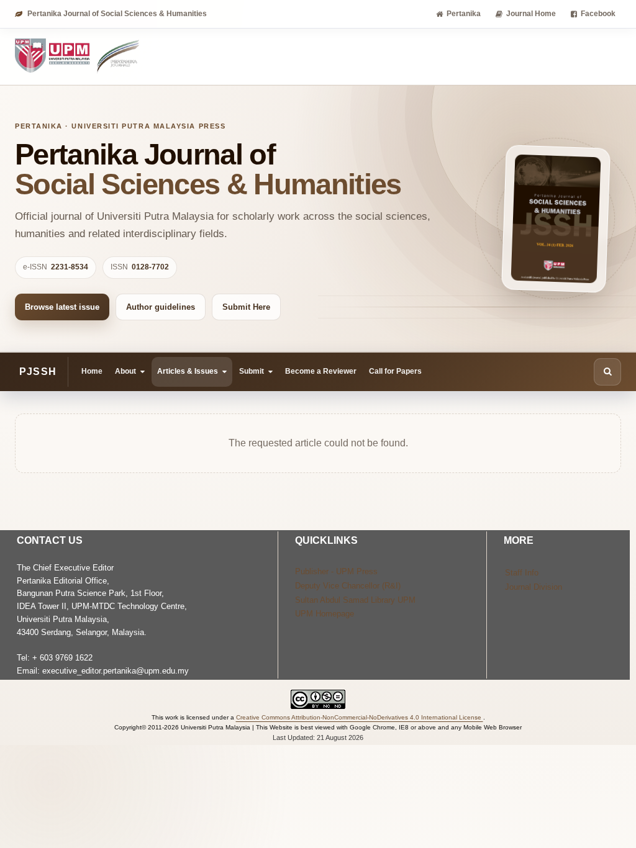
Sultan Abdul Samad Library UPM (355, 600)
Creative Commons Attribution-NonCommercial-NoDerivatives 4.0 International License (359, 717)
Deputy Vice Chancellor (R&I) (348, 585)
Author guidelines (160, 307)
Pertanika (464, 13)
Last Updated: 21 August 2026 (318, 737)
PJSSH (38, 371)
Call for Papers (395, 371)
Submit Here (246, 307)
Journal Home (531, 13)
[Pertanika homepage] (78, 56)
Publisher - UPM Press (336, 571)
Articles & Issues (187, 371)
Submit (251, 371)
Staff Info (521, 572)
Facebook (598, 13)
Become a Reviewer (321, 371)
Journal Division (533, 587)
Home (91, 371)
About (125, 371)
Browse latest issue (62, 307)
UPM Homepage (324, 613)
